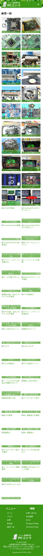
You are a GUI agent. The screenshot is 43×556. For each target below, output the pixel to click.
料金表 (9, 523)
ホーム (9, 513)
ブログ (9, 516)
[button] (38, 4)
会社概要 (29, 516)
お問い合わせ (31, 513)
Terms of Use (32, 527)
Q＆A (28, 520)
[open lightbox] (31, 77)
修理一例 (10, 527)
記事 (9, 520)
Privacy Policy (32, 523)
